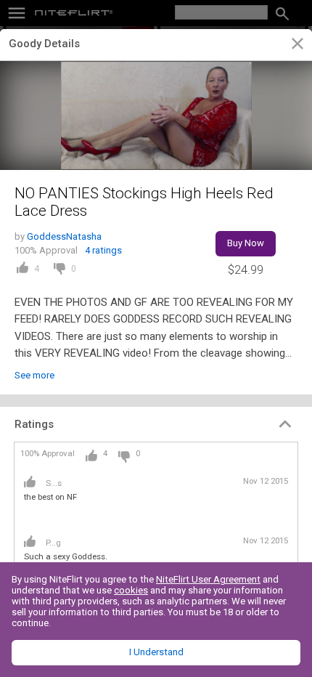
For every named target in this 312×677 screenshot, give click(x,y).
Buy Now (245, 243)
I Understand (156, 651)
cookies (131, 590)
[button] (156, 424)
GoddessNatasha (64, 236)
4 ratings (103, 250)
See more (34, 375)
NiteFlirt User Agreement (208, 579)
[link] (297, 45)
